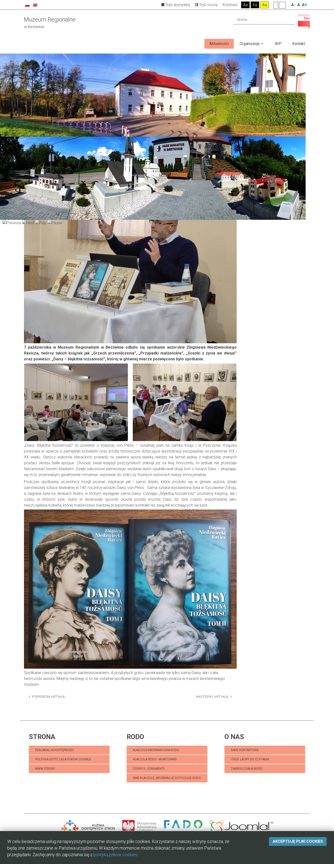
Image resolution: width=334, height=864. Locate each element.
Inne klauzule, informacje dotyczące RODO (167, 778)
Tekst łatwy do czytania (250, 759)
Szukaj (290, 19)
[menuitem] (219, 44)
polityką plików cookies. (115, 854)
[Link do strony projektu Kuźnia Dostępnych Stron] (88, 826)
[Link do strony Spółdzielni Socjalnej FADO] (183, 826)
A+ (304, 4)
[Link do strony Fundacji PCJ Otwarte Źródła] (241, 826)
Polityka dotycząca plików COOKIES (63, 759)
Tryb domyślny (177, 4)
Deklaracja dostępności (54, 750)
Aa (245, 4)
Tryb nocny (208, 4)
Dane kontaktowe (245, 750)
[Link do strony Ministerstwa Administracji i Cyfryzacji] (140, 826)
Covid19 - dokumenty (149, 768)
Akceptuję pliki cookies (298, 841)
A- (293, 4)
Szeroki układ (282, 4)
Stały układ (276, 4)
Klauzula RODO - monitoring (155, 759)
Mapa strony (45, 768)
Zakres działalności (247, 768)
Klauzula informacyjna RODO (156, 750)
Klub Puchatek (41, 783)
